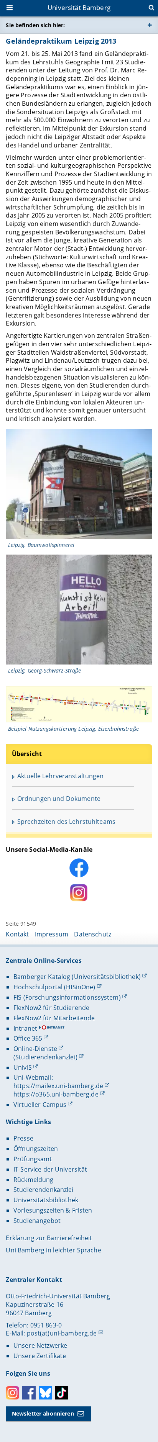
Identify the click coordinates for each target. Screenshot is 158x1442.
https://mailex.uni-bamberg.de (58, 1086)
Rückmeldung (33, 1179)
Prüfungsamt (32, 1159)
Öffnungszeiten (35, 1148)
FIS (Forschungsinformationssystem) (67, 997)
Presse (23, 1138)
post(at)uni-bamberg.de (62, 1333)
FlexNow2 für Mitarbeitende (54, 1018)
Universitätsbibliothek (45, 1200)
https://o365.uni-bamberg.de (56, 1094)
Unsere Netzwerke (40, 1345)
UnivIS (22, 1067)
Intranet (25, 1028)
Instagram (12, 1392)
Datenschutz (92, 934)
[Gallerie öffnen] (79, 484)
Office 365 (27, 1038)
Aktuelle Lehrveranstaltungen (60, 776)
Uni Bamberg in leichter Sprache (53, 1250)
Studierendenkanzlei (43, 1189)
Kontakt (17, 934)
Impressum (51, 934)
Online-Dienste (35, 1048)
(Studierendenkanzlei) (45, 1057)
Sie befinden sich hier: (35, 25)
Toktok (61, 1392)
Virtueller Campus (39, 1104)
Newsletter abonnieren (43, 1413)
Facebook (29, 1392)
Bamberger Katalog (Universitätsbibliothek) (77, 976)
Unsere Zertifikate (39, 1356)
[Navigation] (10, 8)
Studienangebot (37, 1220)
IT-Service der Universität (50, 1169)
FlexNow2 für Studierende (51, 1007)
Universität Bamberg (79, 7)
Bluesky (45, 1392)
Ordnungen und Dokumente (58, 798)
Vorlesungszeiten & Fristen (52, 1210)
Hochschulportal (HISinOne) (54, 987)
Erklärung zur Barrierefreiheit (49, 1238)
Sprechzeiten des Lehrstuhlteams (66, 821)
